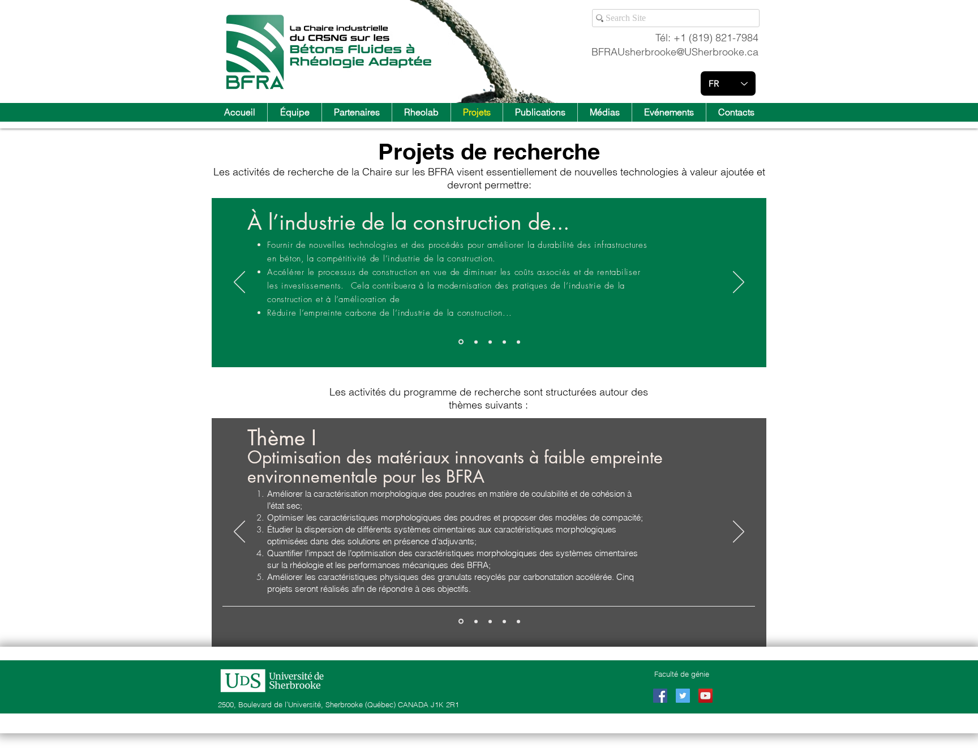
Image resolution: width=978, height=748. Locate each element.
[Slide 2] (476, 341)
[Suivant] (738, 283)
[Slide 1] (461, 342)
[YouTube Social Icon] (705, 696)
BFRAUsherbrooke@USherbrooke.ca (674, 51)
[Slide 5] (518, 621)
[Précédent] (239, 283)
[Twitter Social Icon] (683, 696)
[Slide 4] (504, 341)
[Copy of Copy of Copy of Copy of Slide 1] (518, 341)
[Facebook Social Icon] (660, 696)
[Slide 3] (490, 341)
